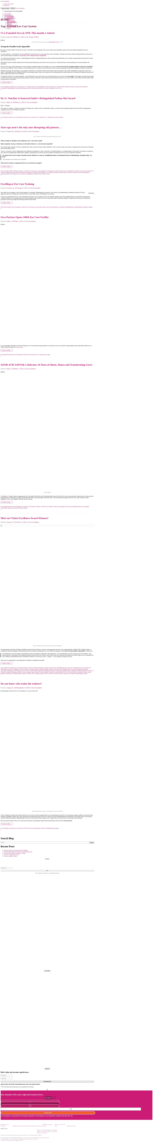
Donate (48, 1113)
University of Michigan (49, 88)
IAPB (61, 669)
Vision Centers (42, 174)
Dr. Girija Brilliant (39, 86)
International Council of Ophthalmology (44, 828)
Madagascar (14, 672)
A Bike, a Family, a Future (10, 856)
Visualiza (60, 673)
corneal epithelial (41, 171)
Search (91, 842)
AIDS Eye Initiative (18, 171)
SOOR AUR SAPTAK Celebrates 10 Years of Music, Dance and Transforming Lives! (46, 364)
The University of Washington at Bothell (27, 174)
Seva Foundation (5, 1)
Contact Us (3, 1135)
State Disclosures (15, 1135)
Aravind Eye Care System (16, 86)
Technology (14, 174)
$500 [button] (30, 1106)
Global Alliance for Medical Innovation (15, 172)
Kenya (43, 207)
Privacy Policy (24, 1135)
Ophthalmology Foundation (81, 207)
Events (8, 19)
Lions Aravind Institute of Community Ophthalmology (59, 207)
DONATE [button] (6, 5)
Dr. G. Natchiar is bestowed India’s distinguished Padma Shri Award (38, 98)
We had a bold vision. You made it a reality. (15, 853)
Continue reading (7, 82)
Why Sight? (10, 15)
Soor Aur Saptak (84, 506)
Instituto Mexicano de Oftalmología (72, 669)
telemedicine (9, 673)
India (57, 117)
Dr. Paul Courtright (13, 669)
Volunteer (9, 24)
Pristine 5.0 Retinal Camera (75, 172)
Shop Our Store (11, 21)
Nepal (16, 88)
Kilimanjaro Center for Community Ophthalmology (57, 670)
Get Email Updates (12, 27)
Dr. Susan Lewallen (23, 669)
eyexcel (36, 207)
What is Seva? (10, 16)
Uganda (24, 673)
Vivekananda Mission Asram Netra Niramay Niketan (14, 508)
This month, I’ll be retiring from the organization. (33, 55)
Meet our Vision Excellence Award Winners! (24, 518)
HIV (33, 172)
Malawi (20, 672)
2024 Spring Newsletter (7, 117)
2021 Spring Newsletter (7, 354)
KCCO (24, 670)
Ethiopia (51, 669)
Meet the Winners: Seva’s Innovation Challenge (16, 850)
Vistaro (48, 174)
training (61, 117)
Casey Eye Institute (33, 667)
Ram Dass (34, 88)
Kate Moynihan (42, 172)
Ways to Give (10, 18)
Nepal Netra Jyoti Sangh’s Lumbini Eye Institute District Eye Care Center (53, 672)
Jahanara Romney (69, 86)
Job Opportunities (33, 1135)
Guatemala (28, 172)
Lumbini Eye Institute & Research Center (81, 670)
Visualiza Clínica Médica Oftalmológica (73, 673)
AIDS (10, 171)
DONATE (13, 8)
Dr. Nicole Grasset (49, 86)
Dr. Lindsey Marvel (75, 667)
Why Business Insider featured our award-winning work (18, 851)
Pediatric (65, 172)
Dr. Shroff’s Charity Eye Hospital (55, 506)
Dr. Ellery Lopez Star (48, 667)
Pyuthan (80, 672)
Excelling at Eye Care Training (17, 184)
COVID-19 (44, 506)
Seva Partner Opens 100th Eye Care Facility (25, 217)
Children (38, 506)
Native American (26, 672)
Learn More (47, 970)
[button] (47, 1098)
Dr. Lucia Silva (85, 667)
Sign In (9, 28)
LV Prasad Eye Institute (52, 172)
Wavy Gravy (58, 88)
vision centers (19, 347)
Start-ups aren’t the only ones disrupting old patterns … (31, 127)
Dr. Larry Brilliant (68, 171)
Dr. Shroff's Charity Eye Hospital (82, 171)
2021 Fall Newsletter (6, 207)
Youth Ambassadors (12, 25)
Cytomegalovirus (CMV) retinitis (55, 171)
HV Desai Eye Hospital (71, 506)
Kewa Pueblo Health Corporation (35, 670)
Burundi (25, 667)
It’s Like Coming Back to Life (11, 854)
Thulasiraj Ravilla (17, 673)
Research (40, 88)
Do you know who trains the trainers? (21, 683)
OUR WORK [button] (7, 14)
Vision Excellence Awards (50, 673)
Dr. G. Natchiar (39, 117)
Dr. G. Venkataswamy (28, 86)
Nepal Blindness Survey (25, 88)
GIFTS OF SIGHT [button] (9, 4)
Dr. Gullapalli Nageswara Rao (62, 667)
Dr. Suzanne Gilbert (33, 37)
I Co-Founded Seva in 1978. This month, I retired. (28, 32)
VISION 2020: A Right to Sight (35, 673)
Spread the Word (11, 22)
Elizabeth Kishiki (43, 669)
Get (47, 870)
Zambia (85, 673)
